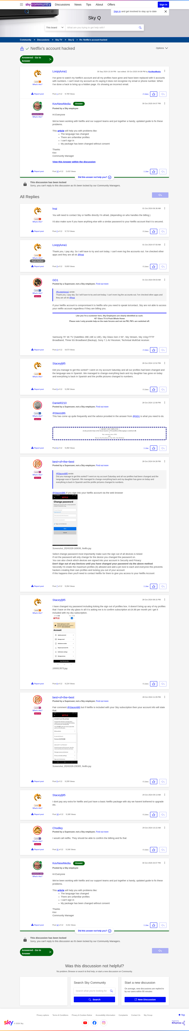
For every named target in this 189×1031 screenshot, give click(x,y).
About (99, 4)
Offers (111, 4)
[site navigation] (21, 4)
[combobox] (100, 27)
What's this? (37, 84)
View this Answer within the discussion (74, 162)
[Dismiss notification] (166, 11)
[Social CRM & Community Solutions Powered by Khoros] (178, 1022)
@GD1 (136, 416)
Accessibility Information (105, 1015)
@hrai (81, 254)
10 (58, 814)
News (78, 4)
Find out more (102, 284)
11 (57, 849)
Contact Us (135, 1015)
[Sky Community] (38, 5)
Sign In (163, 4)
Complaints (123, 1015)
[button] (164, 71)
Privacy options (43, 1015)
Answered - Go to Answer (36, 59)
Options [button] (160, 48)
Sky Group (148, 1015)
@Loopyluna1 (62, 292)
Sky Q (94, 17)
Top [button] (183, 1015)
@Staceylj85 (58, 413)
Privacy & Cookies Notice (82, 1015)
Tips (88, 4)
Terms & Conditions (60, 1015)
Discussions (62, 4)
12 (58, 171)
